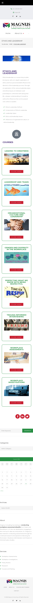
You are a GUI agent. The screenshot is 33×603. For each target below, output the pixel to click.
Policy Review (6, 562)
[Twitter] (16, 16)
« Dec (1, 491)
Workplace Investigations (9, 559)
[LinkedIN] (20, 16)
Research (5, 566)
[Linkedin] (22, 416)
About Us (11, 587)
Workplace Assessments (9, 556)
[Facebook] (13, 16)
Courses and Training (8, 569)
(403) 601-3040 (18, 8)
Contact (16, 590)
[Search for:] (11, 431)
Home (10, 44)
